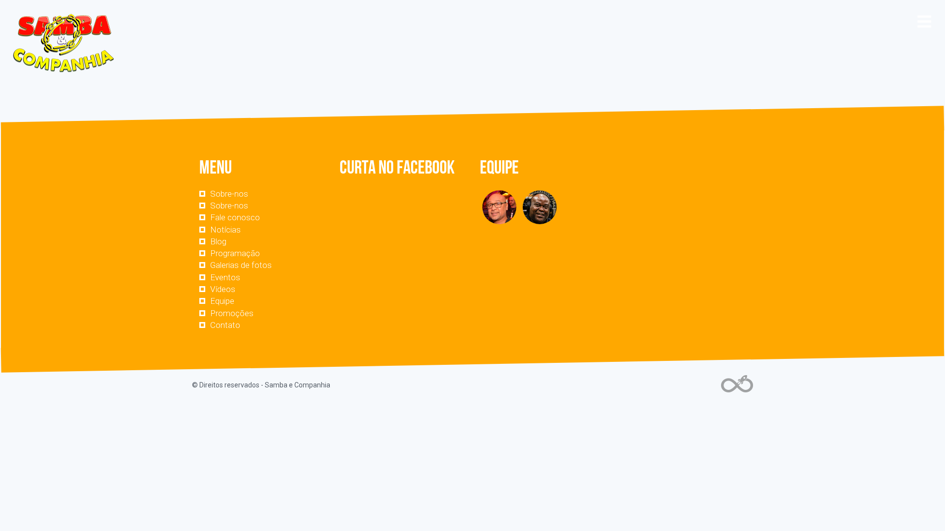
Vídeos (222, 289)
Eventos (225, 277)
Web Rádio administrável (737, 383)
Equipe (222, 301)
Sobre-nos (229, 194)
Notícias (225, 230)
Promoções (231, 313)
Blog (218, 241)
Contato (225, 325)
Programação (235, 253)
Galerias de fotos (241, 265)
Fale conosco (235, 217)
